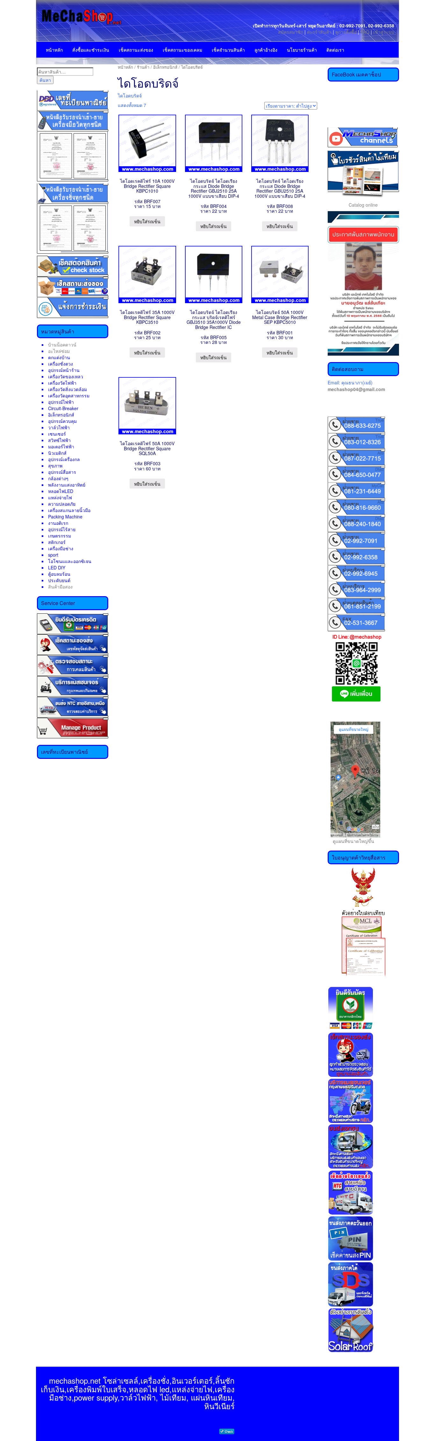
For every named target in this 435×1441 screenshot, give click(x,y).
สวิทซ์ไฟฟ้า (59, 440)
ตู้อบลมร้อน (59, 574)
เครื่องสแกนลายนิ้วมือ (69, 510)
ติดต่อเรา (335, 49)
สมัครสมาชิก (290, 32)
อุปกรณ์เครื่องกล (64, 459)
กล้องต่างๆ (58, 478)
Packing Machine (65, 516)
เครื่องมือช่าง (60, 548)
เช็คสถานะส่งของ (136, 49)
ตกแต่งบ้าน (59, 357)
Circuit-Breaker (63, 408)
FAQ (364, 32)
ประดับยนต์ (59, 580)
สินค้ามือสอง (60, 586)
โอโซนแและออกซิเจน (69, 561)
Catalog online (363, 205)
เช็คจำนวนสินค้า (228, 49)
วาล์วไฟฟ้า (59, 427)
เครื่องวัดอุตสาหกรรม (68, 395)
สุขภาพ (55, 465)
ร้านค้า (143, 67)
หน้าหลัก (54, 49)
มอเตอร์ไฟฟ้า (61, 446)
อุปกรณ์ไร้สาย (61, 529)
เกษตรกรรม (59, 535)
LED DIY (56, 567)
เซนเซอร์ (57, 434)
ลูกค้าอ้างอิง (265, 49)
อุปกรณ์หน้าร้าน (64, 370)
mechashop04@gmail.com (356, 389)
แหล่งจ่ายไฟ (60, 497)
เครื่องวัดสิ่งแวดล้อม (67, 389)
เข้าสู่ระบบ (383, 32)
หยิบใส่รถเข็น (147, 221)
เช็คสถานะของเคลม (182, 49)
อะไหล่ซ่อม (59, 351)
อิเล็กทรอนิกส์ (61, 414)
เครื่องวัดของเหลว (65, 376)
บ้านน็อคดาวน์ (62, 344)
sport (53, 555)
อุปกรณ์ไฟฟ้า (61, 402)
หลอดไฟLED (60, 491)
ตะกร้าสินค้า (320, 32)
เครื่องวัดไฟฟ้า (62, 383)
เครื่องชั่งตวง (60, 363)
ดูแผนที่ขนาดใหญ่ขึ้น (351, 841)
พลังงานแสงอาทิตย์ (66, 485)
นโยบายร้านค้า (302, 49)
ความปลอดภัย (61, 504)
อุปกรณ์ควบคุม (62, 421)
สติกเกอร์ (57, 542)
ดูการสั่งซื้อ (346, 32)
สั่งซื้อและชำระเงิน (90, 49)
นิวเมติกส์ (57, 453)
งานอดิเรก (58, 523)
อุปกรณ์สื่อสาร (62, 472)
